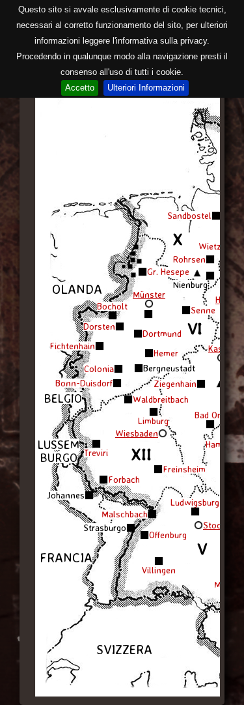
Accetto (79, 88)
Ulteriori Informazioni (146, 88)
